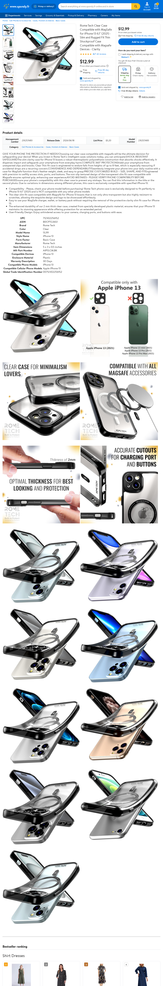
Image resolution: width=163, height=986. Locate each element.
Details (142, 91)
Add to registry (148, 96)
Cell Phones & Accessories (20, 20)
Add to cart (138, 42)
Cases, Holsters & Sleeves (43, 20)
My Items (116, 15)
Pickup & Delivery (76, 15)
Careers (104, 15)
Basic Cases (60, 20)
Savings (38, 15)
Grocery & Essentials (55, 15)
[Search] (135, 6)
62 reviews (101, 54)
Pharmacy (92, 15)
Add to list (128, 96)
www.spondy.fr (86, 80)
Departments (14, 15)
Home (5, 20)
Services (28, 15)
